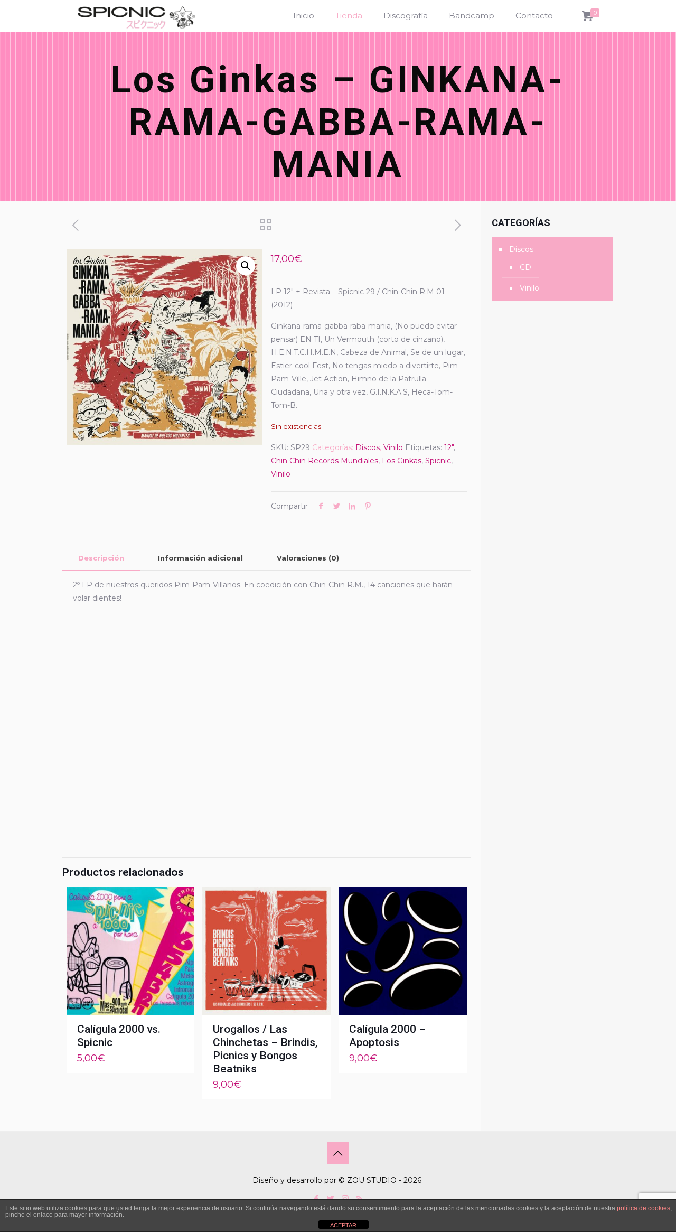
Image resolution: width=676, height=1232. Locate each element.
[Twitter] (330, 1198)
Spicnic (438, 460)
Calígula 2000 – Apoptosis (387, 1036)
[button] (245, 265)
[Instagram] (345, 1198)
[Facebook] (316, 1198)
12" (449, 447)
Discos (367, 447)
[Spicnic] (136, 16)
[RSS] (359, 1198)
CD (525, 267)
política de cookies (643, 1208)
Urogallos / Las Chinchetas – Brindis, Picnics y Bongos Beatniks (265, 1049)
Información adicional (200, 558)
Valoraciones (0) (308, 558)
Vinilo (393, 447)
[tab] (101, 558)
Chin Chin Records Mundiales (324, 460)
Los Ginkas (401, 460)
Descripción (101, 558)
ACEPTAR (343, 1225)
